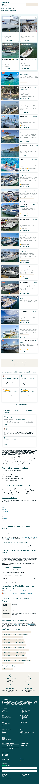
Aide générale (22, 731)
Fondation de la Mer (6, 723)
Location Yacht (23, 712)
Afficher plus (6, 424)
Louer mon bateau (5, 713)
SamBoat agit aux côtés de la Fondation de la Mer (24, 624)
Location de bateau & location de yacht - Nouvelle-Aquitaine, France (15, 634)
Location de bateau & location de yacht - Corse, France (12, 637)
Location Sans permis (24, 718)
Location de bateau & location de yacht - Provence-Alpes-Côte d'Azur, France (16, 631)
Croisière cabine (23, 719)
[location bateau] (5, 2)
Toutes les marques (24, 722)
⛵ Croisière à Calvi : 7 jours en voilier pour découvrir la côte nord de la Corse (17, 590)
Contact (21, 734)
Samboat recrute (5, 711)
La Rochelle (5, 511)
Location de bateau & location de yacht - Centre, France (13, 663)
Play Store (11, 748)
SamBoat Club (4, 719)
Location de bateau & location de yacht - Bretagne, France (13, 639)
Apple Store (11, 745)
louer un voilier (7, 555)
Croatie (3, 737)
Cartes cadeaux (5, 718)
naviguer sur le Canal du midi (8, 538)
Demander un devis (19, 365)
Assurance (4, 715)
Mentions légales (5, 774)
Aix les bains (6, 518)
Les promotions (23, 721)
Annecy (4, 516)
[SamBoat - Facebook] (3, 755)
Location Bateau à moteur (25, 710)
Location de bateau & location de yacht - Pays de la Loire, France (14, 644)
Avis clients (4, 721)
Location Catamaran (24, 715)
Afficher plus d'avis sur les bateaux (19, 404)
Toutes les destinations (6, 739)
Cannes (4, 507)
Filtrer (32, 4)
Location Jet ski (23, 716)
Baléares (3, 738)
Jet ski (16, 614)
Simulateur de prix (5, 716)
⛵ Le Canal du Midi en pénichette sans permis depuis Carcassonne (15, 592)
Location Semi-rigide (24, 711)
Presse (3, 722)
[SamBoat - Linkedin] (7, 755)
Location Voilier (23, 713)
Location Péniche (23, 717)
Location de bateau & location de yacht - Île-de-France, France (14, 652)
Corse (4, 509)
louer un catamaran (7, 532)
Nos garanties (4, 712)
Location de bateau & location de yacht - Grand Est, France (13, 655)
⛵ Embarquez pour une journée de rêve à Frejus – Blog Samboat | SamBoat (17, 593)
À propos (3, 710)
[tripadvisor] (5, 763)
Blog (3, 725)
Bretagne (5, 513)
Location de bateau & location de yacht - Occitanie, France (13, 647)
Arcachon (5, 514)
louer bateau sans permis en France (29, 537)
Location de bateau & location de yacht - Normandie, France (13, 642)
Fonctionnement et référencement (27, 732)
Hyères (4, 505)
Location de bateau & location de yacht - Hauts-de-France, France (14, 657)
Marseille (5, 504)
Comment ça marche (24, 733)
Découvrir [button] (25, 2)
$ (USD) (19, 770)
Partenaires (22, 775)
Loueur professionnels (6, 717)
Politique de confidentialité (25, 774)
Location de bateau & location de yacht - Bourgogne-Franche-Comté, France (16, 660)
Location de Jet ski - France (8, 668)
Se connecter (34, 2)
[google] (22, 759)
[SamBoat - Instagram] (5, 755)
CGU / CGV (4, 775)
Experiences (4, 724)
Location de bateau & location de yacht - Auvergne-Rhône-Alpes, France (15, 650)
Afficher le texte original (20, 419)
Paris (4, 520)
